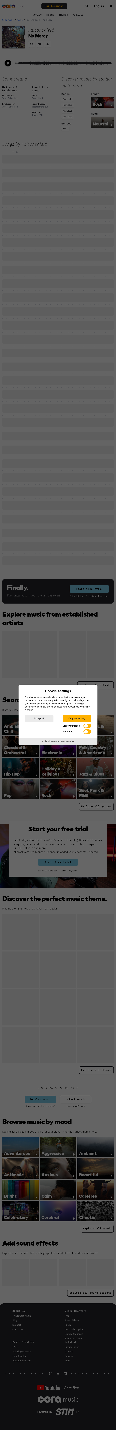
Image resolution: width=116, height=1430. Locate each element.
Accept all (39, 718)
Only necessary (76, 718)
